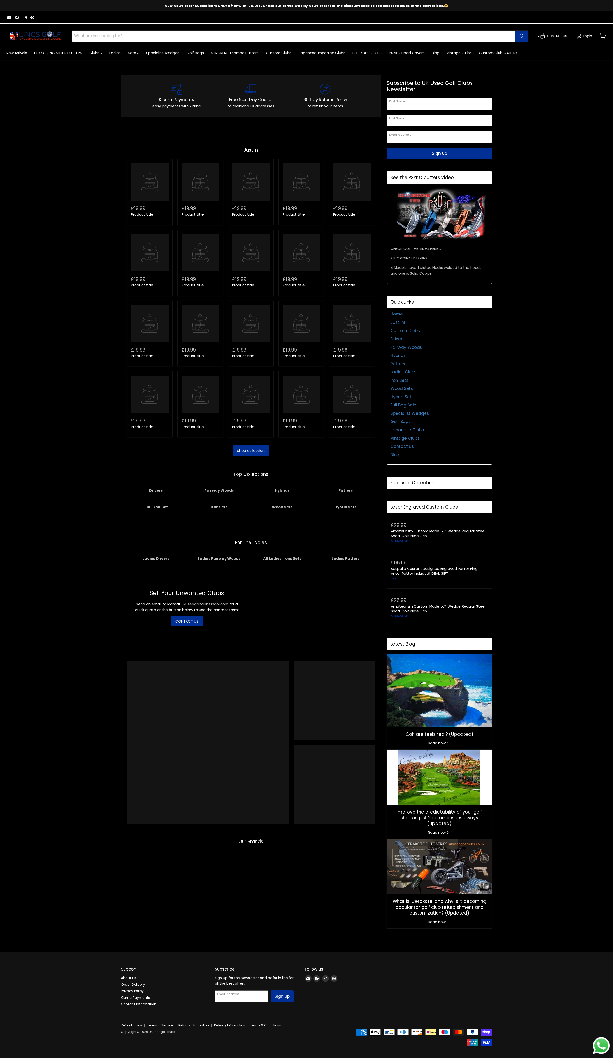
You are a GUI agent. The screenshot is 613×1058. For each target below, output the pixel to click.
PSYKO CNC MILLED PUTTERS (58, 52)
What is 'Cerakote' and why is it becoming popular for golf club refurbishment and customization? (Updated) (439, 907)
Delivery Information (229, 1025)
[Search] (521, 36)
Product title (142, 214)
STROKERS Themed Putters (235, 52)
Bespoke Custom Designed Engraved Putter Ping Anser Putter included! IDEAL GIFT (434, 571)
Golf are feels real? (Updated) (439, 734)
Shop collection (251, 450)
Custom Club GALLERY (498, 52)
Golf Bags (195, 52)
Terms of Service (160, 1025)
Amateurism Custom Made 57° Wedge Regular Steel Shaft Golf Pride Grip (438, 533)
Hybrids (398, 355)
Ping (394, 578)
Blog (435, 52)
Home (397, 314)
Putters (398, 364)
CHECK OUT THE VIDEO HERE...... (416, 248)
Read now (437, 742)
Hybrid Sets (402, 397)
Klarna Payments (135, 997)
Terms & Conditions (265, 1025)
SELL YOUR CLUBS (367, 52)
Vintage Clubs (459, 52)
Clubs (94, 52)
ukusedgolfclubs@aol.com (205, 604)
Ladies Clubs (403, 372)
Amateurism (400, 541)
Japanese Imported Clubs (322, 52)
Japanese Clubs (407, 430)
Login (587, 36)
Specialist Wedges (162, 52)
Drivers (397, 339)
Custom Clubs (278, 52)
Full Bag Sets (403, 405)
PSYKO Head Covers (407, 52)
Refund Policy (131, 1025)
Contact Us (402, 446)
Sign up (439, 153)
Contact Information (138, 1004)
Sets (132, 52)
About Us (128, 977)
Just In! (398, 322)
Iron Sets (399, 380)
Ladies (115, 52)
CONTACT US (187, 621)
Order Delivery (133, 984)
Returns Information (193, 1025)
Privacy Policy (132, 991)
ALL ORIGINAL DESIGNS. (409, 258)
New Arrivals (16, 52)
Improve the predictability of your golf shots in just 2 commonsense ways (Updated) (439, 818)
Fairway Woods (406, 347)
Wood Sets (402, 388)
